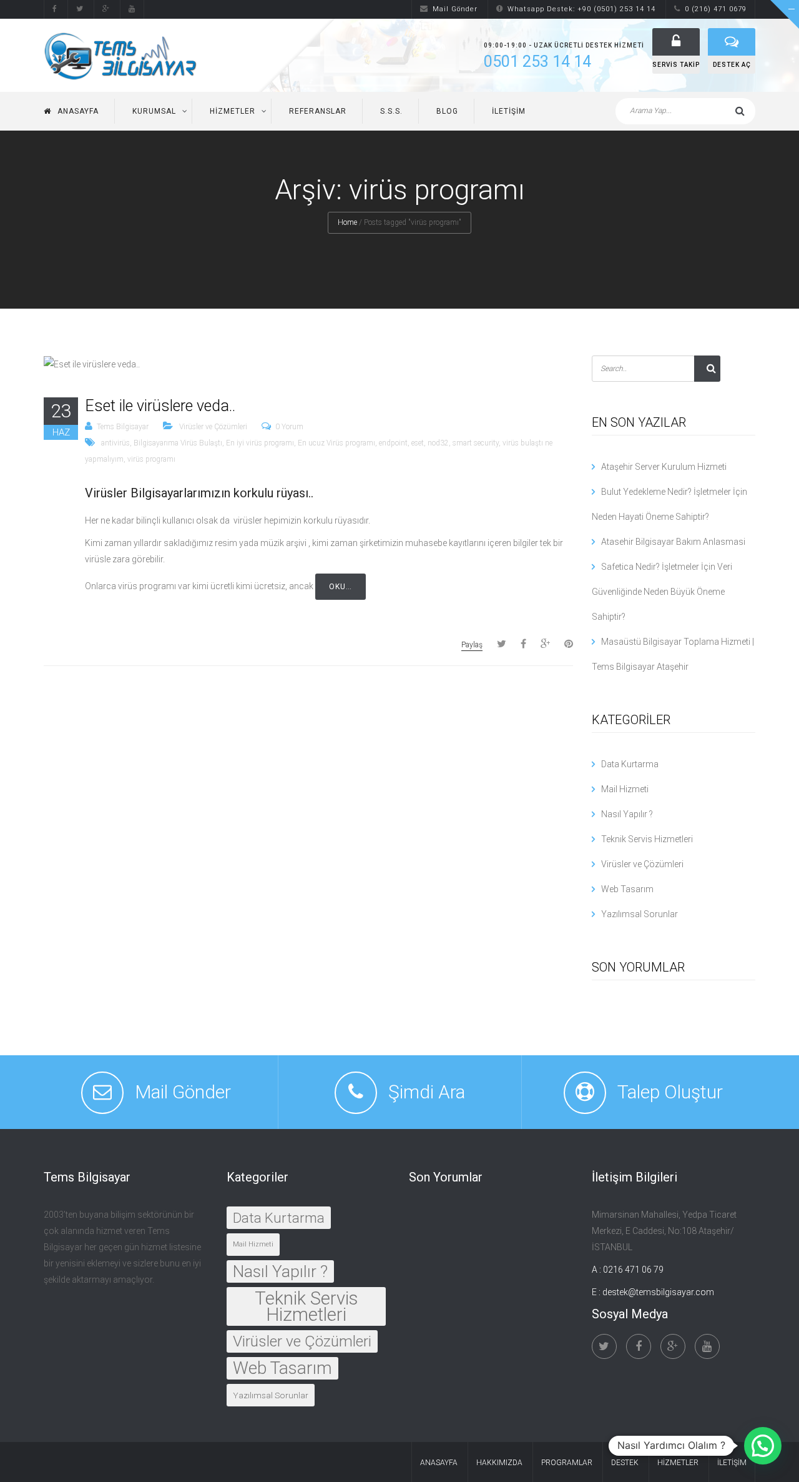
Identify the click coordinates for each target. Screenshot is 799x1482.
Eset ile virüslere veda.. (160, 406)
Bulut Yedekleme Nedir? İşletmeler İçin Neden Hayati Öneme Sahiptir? (669, 504)
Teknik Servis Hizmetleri (647, 839)
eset (417, 443)
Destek (625, 1462)
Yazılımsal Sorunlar (639, 914)
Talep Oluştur (670, 1092)
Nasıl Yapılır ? (627, 814)
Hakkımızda (499, 1462)
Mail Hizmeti (625, 789)
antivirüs (115, 443)
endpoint (393, 443)
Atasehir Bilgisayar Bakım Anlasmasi (673, 542)
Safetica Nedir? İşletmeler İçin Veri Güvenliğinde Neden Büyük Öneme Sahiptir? (662, 592)
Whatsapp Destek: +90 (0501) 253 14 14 (581, 9)
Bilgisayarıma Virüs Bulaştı (178, 443)
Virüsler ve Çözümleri (213, 426)
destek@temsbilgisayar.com (658, 1292)
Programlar (566, 1462)
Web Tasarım (627, 889)
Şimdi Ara (426, 1092)
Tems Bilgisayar (123, 426)
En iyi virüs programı (260, 443)
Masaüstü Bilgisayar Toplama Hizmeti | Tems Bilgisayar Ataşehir (673, 654)
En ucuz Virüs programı (336, 443)
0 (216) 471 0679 (716, 9)
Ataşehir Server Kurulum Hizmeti (664, 467)
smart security (476, 443)
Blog (447, 111)
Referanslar (317, 111)
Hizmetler (232, 111)
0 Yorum (289, 426)
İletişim (509, 111)
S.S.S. (391, 111)
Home (347, 222)
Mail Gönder (455, 9)
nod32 (438, 443)
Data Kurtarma (630, 764)
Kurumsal (154, 111)
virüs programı (151, 459)
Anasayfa (78, 111)
